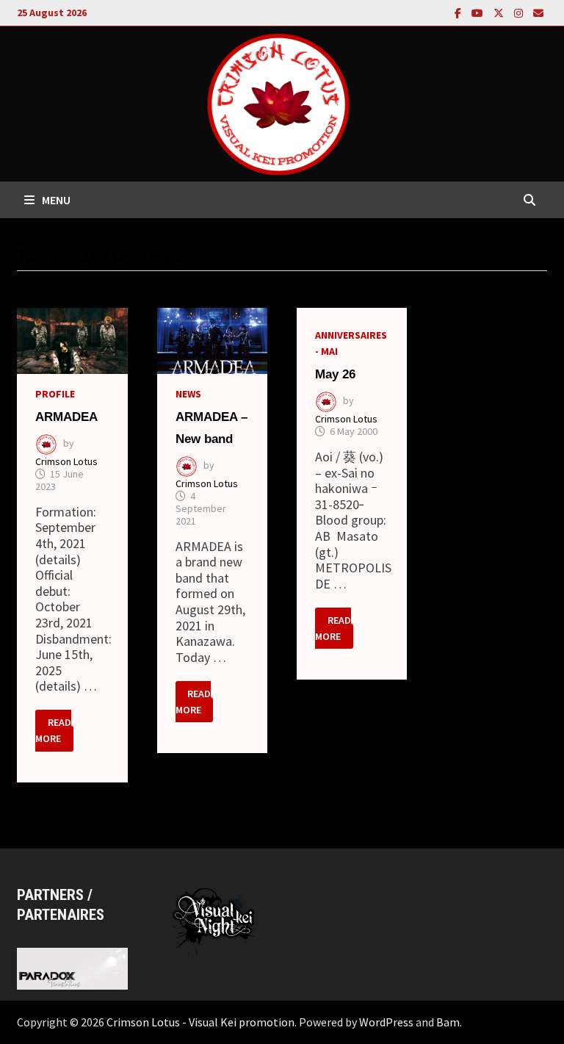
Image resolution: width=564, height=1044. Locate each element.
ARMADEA (66, 417)
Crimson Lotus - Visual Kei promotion (200, 1022)
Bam (448, 1022)
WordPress (386, 1022)
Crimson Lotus (66, 461)
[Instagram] (519, 12)
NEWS (188, 393)
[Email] (538, 12)
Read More (54, 729)
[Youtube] (479, 12)
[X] (500, 12)
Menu (56, 199)
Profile (55, 393)
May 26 (335, 374)
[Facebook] (459, 12)
